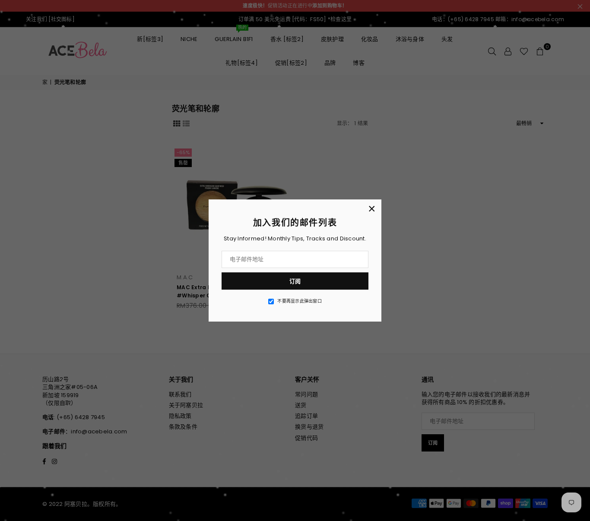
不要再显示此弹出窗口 (299, 301)
